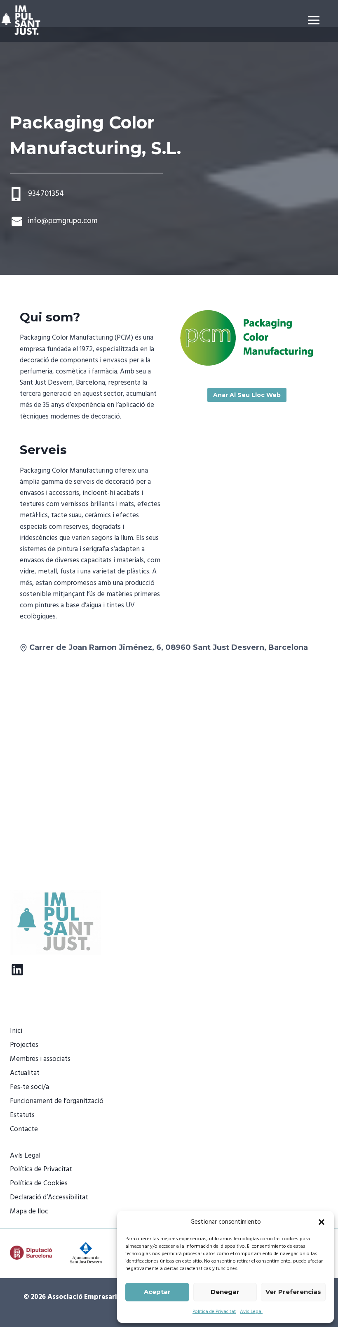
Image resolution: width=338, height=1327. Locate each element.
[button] (321, 1222)
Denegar (225, 1292)
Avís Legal (251, 1312)
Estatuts (22, 1115)
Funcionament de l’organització (56, 1101)
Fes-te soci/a (29, 1087)
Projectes (24, 1045)
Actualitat (25, 1073)
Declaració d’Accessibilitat (49, 1197)
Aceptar (157, 1292)
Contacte (24, 1129)
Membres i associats (40, 1059)
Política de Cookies (39, 1183)
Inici (16, 1031)
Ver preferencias (293, 1292)
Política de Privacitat (214, 1312)
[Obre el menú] (320, 20)
